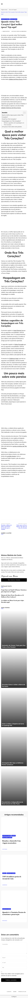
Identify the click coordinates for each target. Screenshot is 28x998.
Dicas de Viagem (5, 19)
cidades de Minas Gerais (16, 79)
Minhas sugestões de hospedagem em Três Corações (14, 123)
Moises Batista (6, 31)
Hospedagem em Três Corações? (11, 121)
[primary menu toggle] (2, 4)
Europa (13, 835)
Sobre (14, 991)
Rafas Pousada (19, 344)
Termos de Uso (22, 991)
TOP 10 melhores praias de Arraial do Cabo (11, 877)
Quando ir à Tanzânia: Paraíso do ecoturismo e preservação (14, 913)
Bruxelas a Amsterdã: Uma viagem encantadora (11, 842)
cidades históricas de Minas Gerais (11, 108)
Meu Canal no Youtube (14, 579)
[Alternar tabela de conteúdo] (23, 112)
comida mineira (11, 456)
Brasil (4, 873)
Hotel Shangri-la (18, 330)
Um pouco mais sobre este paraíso (12, 126)
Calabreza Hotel (13, 358)
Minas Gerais (14, 19)
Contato (9, 991)
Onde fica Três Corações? (9, 119)
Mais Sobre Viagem (7, 837)
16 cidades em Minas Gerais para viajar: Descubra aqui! (12, 601)
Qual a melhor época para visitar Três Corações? (12, 116)
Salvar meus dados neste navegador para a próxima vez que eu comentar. (12, 974)
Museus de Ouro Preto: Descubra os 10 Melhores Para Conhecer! (12, 596)
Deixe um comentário (21, 31)
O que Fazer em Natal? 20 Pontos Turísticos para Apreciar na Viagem (14, 591)
